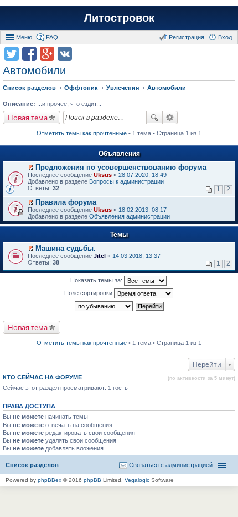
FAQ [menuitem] (52, 37)
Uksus (103, 174)
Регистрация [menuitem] (186, 37)
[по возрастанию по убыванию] (104, 306)
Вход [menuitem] (225, 37)
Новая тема (28, 118)
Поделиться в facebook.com (29, 54)
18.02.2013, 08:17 (142, 209)
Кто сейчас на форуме (42, 377)
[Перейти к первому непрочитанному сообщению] (31, 167)
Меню (24, 37)
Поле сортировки (89, 293)
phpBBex (49, 480)
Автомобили (34, 70)
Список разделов (32, 465)
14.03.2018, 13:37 (136, 255)
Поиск (154, 117)
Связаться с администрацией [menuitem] (171, 465)
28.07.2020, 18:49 (142, 174)
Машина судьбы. (65, 248)
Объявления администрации (129, 216)
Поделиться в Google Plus (47, 54)
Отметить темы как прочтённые (82, 133)
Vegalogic (137, 480)
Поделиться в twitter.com (11, 54)
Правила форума (65, 202)
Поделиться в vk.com (65, 54)
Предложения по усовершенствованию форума (120, 167)
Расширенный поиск (170, 117)
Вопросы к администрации (126, 181)
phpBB (92, 480)
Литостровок (119, 18)
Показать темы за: (97, 280)
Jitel (100, 255)
